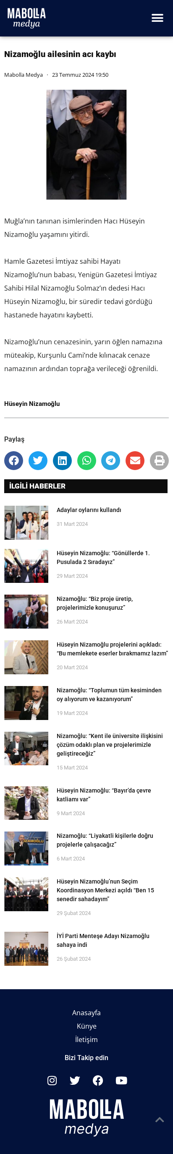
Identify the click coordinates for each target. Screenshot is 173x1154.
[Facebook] (98, 1080)
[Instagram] (52, 1080)
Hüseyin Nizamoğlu (32, 404)
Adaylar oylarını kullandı (89, 510)
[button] (157, 18)
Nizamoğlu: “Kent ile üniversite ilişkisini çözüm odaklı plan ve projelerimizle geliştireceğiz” (110, 745)
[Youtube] (121, 1080)
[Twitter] (75, 1080)
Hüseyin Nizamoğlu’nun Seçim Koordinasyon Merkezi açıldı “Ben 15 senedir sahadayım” (105, 890)
